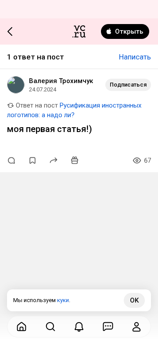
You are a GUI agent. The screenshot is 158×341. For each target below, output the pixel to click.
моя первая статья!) (49, 129)
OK (134, 300)
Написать (135, 56)
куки (63, 300)
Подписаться (128, 84)
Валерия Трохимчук (61, 81)
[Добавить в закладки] (32, 160)
